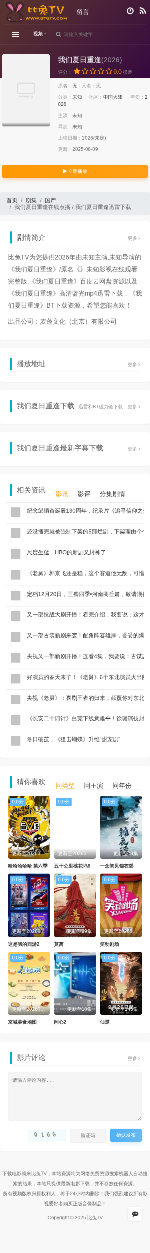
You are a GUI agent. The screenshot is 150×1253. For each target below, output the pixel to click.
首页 (12, 200)
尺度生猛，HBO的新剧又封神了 (66, 552)
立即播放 (77, 171)
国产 (50, 200)
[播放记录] (130, 11)
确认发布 (126, 1135)
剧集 (31, 200)
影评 (84, 494)
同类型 (65, 785)
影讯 (62, 494)
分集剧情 (112, 494)
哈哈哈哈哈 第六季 (28, 866)
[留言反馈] (135, 1214)
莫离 (59, 944)
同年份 (122, 785)
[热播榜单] (143, 11)
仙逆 (105, 1022)
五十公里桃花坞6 (72, 866)
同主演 (93, 785)
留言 (83, 11)
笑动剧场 (109, 944)
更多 (133, 238)
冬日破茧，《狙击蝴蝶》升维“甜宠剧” (73, 739)
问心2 (60, 1022)
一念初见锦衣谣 (117, 866)
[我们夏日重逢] (26, 90)
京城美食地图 (22, 1022)
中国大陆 (112, 97)
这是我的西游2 (24, 944)
